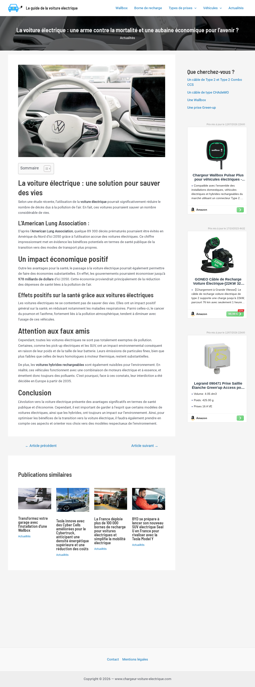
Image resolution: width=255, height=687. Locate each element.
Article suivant (144, 446)
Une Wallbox (196, 100)
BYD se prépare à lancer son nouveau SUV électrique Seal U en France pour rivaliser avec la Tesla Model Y (147, 528)
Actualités (236, 8)
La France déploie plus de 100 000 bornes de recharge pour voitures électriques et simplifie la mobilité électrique (110, 530)
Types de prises (180, 8)
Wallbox (122, 8)
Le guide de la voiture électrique (52, 8)
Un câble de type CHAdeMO (208, 92)
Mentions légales (135, 659)
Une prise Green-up (201, 107)
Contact (113, 659)
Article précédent (41, 446)
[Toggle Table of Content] (45, 168)
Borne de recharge (148, 8)
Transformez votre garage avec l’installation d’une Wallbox (33, 524)
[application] (194, 8)
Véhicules (210, 8)
